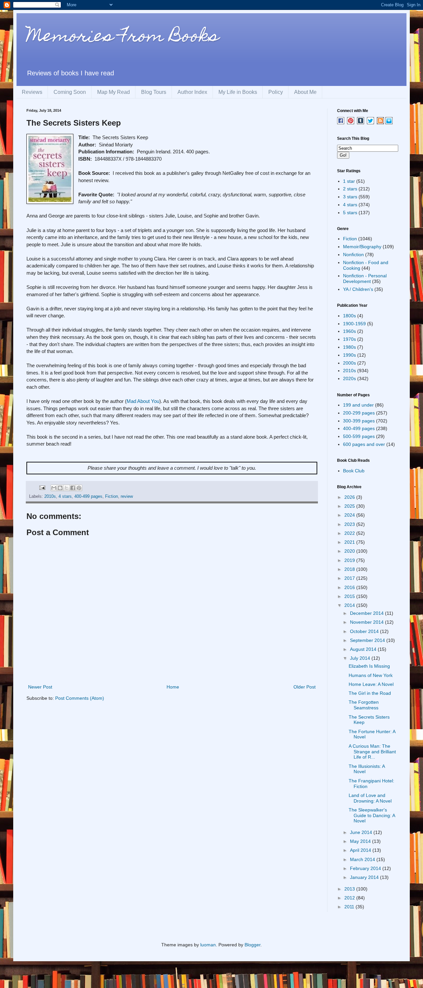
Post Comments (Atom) (79, 698)
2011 (350, 906)
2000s (349, 363)
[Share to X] (66, 488)
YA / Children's (358, 289)
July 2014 (360, 658)
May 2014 (361, 841)
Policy (275, 92)
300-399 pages (359, 420)
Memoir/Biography (362, 246)
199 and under (358, 405)
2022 (350, 533)
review (127, 496)
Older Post (304, 687)
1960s (349, 331)
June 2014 (361, 832)
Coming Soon (70, 92)
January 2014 (365, 877)
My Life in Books (237, 92)
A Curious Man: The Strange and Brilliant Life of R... (372, 751)
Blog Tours (153, 92)
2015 (350, 596)
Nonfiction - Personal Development (365, 278)
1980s (349, 347)
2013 (350, 888)
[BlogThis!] (60, 488)
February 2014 (366, 868)
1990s (349, 355)
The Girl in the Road (370, 693)
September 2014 (368, 640)
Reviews (32, 92)
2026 (350, 497)
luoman (208, 944)
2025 (350, 506)
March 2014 (363, 859)
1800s (349, 315)
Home (173, 687)
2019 (350, 560)
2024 (350, 515)
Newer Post (40, 687)
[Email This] (54, 488)
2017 (350, 578)
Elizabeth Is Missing (369, 666)
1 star (349, 181)
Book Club (354, 470)
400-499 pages (88, 496)
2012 (350, 897)
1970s (349, 339)
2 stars (350, 188)
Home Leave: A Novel (371, 684)
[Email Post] (42, 487)
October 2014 (365, 631)
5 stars (350, 212)
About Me (305, 92)
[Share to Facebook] (72, 488)
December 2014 (367, 613)
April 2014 (361, 850)
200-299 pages (359, 412)
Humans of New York (371, 675)
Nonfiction (353, 254)
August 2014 (364, 649)
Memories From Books (122, 37)
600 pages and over (364, 444)
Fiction (111, 496)
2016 (350, 587)
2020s (349, 378)
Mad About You (143, 401)
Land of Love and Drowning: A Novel (370, 798)
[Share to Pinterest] (79, 488)
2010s (50, 496)
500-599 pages (359, 436)
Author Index (192, 92)
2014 (350, 605)
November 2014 (367, 622)
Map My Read (113, 92)
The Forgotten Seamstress (364, 704)
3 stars (350, 196)
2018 (350, 569)
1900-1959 (354, 323)
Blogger (252, 944)
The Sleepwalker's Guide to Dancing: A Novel (372, 815)
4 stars (65, 496)
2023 (350, 524)
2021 (350, 542)
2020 (350, 551)
